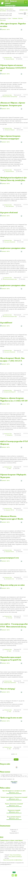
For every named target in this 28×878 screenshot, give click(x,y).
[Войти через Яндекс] (14, 767)
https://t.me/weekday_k (15, 855)
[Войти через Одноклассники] (19, 767)
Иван (10, 748)
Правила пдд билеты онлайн (11, 718)
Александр (9, 617)
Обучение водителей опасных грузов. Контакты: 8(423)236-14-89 (13, 68)
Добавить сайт (23, 10)
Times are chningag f (7, 689)
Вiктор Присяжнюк (10, 206)
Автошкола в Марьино (10, 129)
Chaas (9, 711)
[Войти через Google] (16, 767)
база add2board (6, 322)
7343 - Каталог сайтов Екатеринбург (11, 3)
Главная (2, 9)
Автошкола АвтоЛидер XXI (10, 392)
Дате (9, 18)
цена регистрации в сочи (9, 558)
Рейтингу (20, 18)
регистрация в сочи (10, 578)
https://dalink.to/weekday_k (15, 856)
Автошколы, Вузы (8, 57)
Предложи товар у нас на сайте (12, 585)
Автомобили (3, 10)
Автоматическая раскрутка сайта (10, 279)
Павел (9, 468)
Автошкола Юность (10, 171)
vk (13, 875)
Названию (14, 18)
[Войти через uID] (9, 767)
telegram (16, 875)
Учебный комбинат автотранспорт (9, 96)
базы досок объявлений (9, 212)
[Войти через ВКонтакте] (11, 767)
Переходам (3, 20)
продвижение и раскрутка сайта (12, 248)
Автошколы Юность (9, 551)
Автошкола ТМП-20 (9, 510)
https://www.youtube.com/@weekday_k (12, 860)
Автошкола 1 (10, 435)
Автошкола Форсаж (9, 59)
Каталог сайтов (8, 9)
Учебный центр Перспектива (10, 682)
